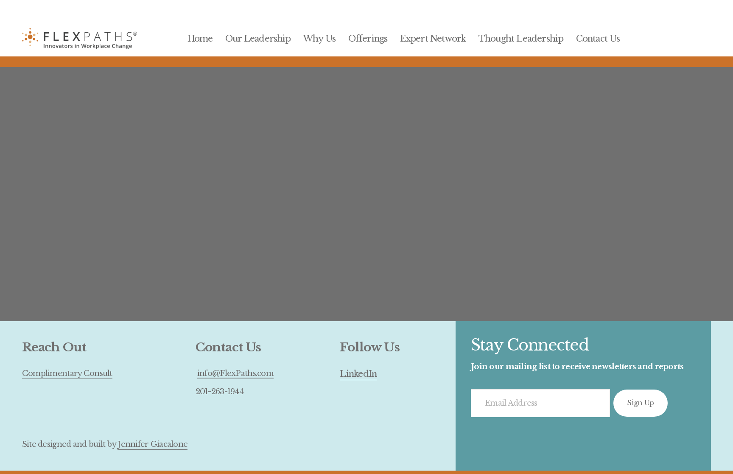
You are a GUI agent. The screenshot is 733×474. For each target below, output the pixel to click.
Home (200, 38)
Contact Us (598, 38)
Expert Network (433, 38)
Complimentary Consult (67, 373)
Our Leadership (258, 38)
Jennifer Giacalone (152, 444)
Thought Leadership (521, 38)
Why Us (319, 38)
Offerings (368, 38)
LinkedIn (358, 373)
